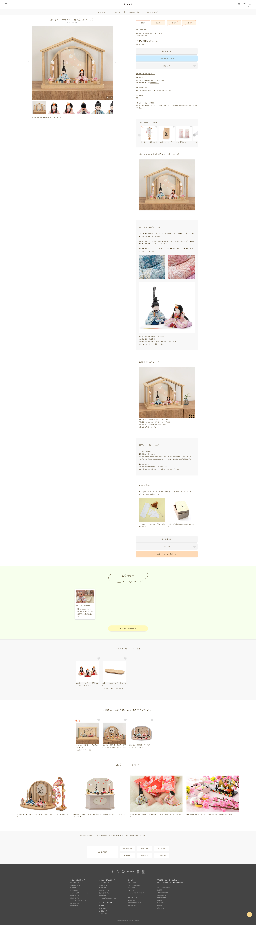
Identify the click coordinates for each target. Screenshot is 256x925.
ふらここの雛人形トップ (77, 880)
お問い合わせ (144, 855)
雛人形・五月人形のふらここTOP (89, 835)
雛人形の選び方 (152, 12)
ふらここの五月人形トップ (107, 880)
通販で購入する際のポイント (145, 74)
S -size (147, 336)
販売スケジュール (127, 848)
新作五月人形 (102, 888)
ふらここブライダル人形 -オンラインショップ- (171, 883)
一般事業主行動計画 (162, 892)
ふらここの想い (132, 882)
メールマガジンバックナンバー (136, 893)
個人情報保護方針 (161, 898)
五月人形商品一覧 (104, 882)
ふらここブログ (132, 890)
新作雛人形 (73, 888)
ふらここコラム (132, 888)
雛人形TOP (102, 12)
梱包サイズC (154, 83)
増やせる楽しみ (74, 903)
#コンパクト (57, 117)
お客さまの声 (103, 911)
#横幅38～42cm (45, 117)
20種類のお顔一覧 (75, 885)
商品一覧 (117, 12)
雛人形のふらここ (105, 835)
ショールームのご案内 (105, 903)
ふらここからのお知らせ (163, 887)
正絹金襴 (152, 339)
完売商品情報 (74, 906)
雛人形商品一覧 (117, 835)
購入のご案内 (144, 848)
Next (115, 62)
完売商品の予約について (134, 903)
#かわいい (35, 117)
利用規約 (159, 900)
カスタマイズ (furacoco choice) (79, 893)
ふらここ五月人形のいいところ (107, 898)
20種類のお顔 (134, 12)
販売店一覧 (127, 855)
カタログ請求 (102, 852)
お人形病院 (102, 908)
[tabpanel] (43, 797)
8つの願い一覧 (103, 885)
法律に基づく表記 (161, 895)
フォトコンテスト (104, 914)
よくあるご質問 (162, 855)
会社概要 (159, 890)
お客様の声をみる (128, 628)
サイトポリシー (161, 903)
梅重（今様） (159, 344)
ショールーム (161, 848)
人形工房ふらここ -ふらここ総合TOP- (168, 880)
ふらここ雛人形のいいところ (78, 900)
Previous (29, 62)
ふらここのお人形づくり (134, 885)
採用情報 (159, 905)
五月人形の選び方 (104, 893)
